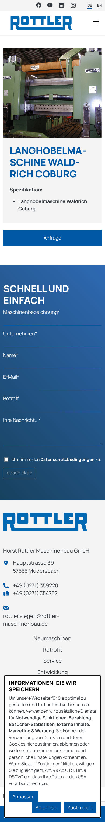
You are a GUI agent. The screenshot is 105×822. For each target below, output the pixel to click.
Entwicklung (52, 672)
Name (10, 355)
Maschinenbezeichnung (31, 312)
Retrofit (52, 649)
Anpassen (23, 796)
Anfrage (52, 237)
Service (52, 660)
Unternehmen (20, 333)
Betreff (11, 398)
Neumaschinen (52, 638)
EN (99, 5)
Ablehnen (46, 807)
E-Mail (11, 376)
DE (90, 5)
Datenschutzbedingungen (67, 459)
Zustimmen (80, 807)
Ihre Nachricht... (22, 420)
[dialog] (52, 746)
